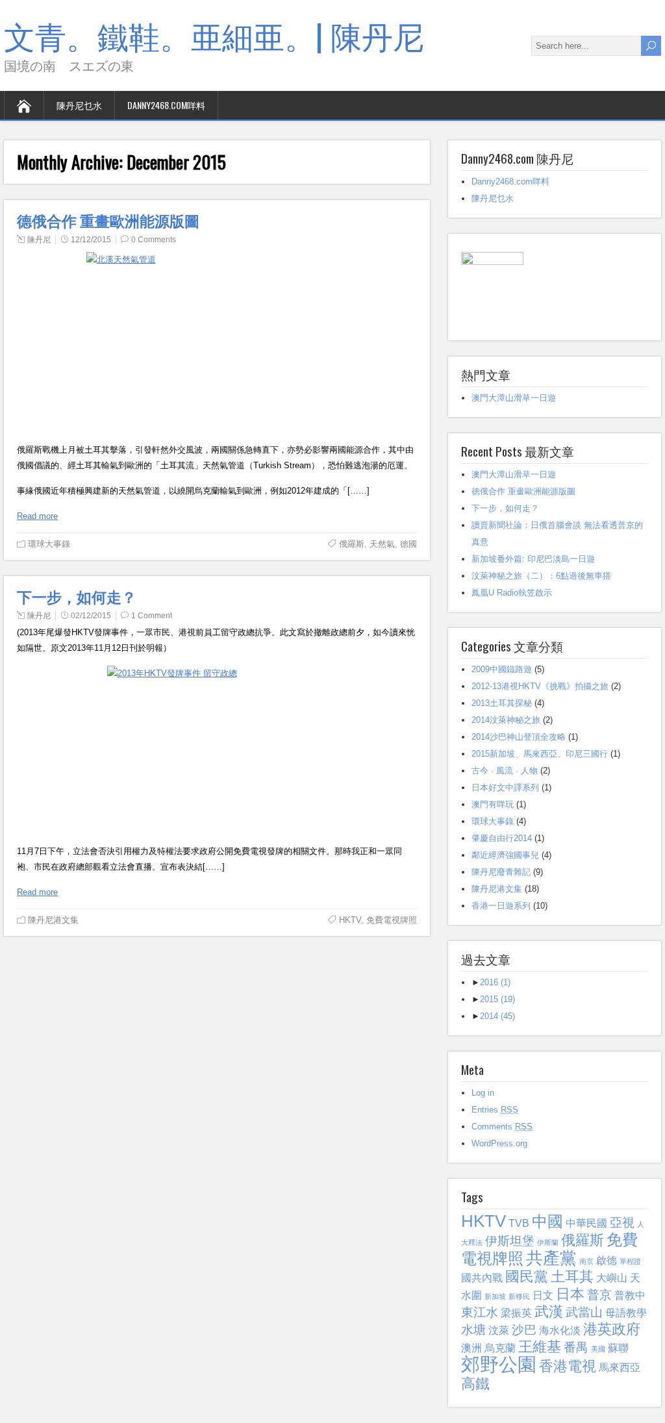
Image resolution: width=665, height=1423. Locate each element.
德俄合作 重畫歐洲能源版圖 (108, 220)
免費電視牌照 (391, 920)
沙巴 (524, 1330)
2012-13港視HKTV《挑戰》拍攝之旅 (540, 686)
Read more (37, 516)
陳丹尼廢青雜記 (501, 872)
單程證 (630, 1261)
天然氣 (382, 544)
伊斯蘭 (547, 1242)
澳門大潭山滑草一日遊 (513, 398)
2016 (495, 982)
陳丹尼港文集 (53, 920)
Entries (494, 1109)
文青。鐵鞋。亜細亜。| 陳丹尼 (214, 35)
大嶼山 (611, 1277)
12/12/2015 (91, 239)
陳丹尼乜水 (79, 105)
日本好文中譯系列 (505, 787)
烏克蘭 (500, 1348)
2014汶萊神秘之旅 (505, 720)
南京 (586, 1261)
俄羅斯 (351, 544)
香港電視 (567, 1366)
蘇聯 (618, 1348)
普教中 (630, 1295)
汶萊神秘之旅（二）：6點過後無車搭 (541, 576)
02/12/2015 (91, 615)
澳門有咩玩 (492, 804)
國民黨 (526, 1276)
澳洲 (471, 1348)
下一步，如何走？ (76, 596)
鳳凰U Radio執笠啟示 (511, 593)
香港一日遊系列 (501, 906)
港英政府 (611, 1329)
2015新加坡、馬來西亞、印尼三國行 (539, 754)
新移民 (519, 1296)
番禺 (576, 1347)
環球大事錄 (49, 544)
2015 (497, 999)
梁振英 (516, 1312)
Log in (482, 1093)
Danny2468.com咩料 (166, 105)
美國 (598, 1349)
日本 (570, 1294)
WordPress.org (499, 1143)
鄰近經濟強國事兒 (505, 855)
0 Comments (153, 239)
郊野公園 (498, 1364)
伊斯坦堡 (509, 1241)
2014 (497, 1016)
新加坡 (495, 1296)
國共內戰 (482, 1277)
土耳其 (572, 1276)
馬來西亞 (619, 1367)
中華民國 (586, 1223)
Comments (502, 1126)
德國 (408, 544)
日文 (543, 1295)
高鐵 (475, 1384)
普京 (599, 1295)
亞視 (622, 1222)
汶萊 (498, 1330)
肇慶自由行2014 (501, 838)
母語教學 (626, 1312)
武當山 (584, 1312)
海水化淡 (560, 1330)
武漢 (548, 1311)
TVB (518, 1223)
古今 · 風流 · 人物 (504, 770)
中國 (547, 1221)
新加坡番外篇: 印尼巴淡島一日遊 (533, 559)
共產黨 (551, 1258)
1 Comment (151, 615)
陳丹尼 (39, 239)
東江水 (479, 1312)
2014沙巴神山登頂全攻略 (518, 737)
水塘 (473, 1330)
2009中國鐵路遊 (501, 669)
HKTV (350, 920)
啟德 (606, 1260)
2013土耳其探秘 (501, 703)
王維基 (539, 1347)
